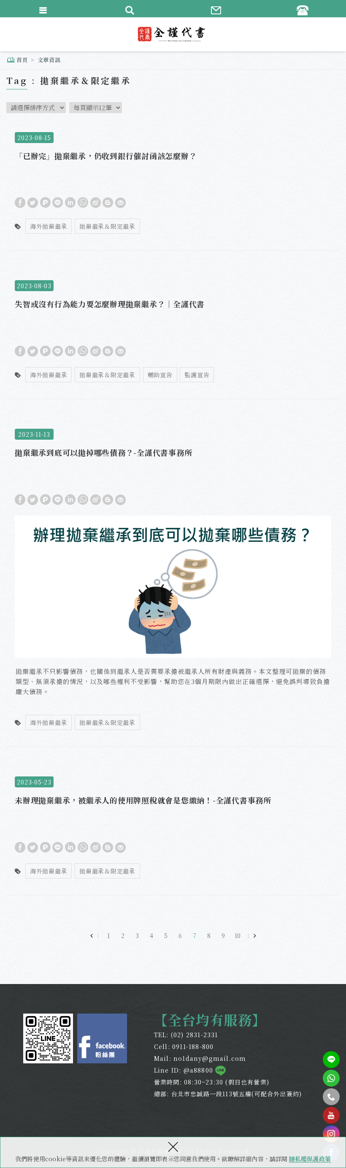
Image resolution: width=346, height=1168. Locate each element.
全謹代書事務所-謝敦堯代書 (173, 34)
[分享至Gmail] (120, 202)
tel (331, 1096)
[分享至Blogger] (108, 202)
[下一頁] (252, 935)
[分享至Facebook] (20, 202)
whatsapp (331, 1078)
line (331, 1059)
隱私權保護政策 (310, 1158)
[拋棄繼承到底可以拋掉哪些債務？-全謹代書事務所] (173, 583)
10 (238, 935)
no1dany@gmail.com (209, 1058)
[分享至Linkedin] (70, 202)
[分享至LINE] (57, 202)
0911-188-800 (193, 1046)
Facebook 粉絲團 (102, 1038)
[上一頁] (94, 935)
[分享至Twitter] (32, 202)
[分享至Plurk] (45, 202)
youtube (331, 1115)
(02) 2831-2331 (194, 1034)
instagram (331, 1133)
